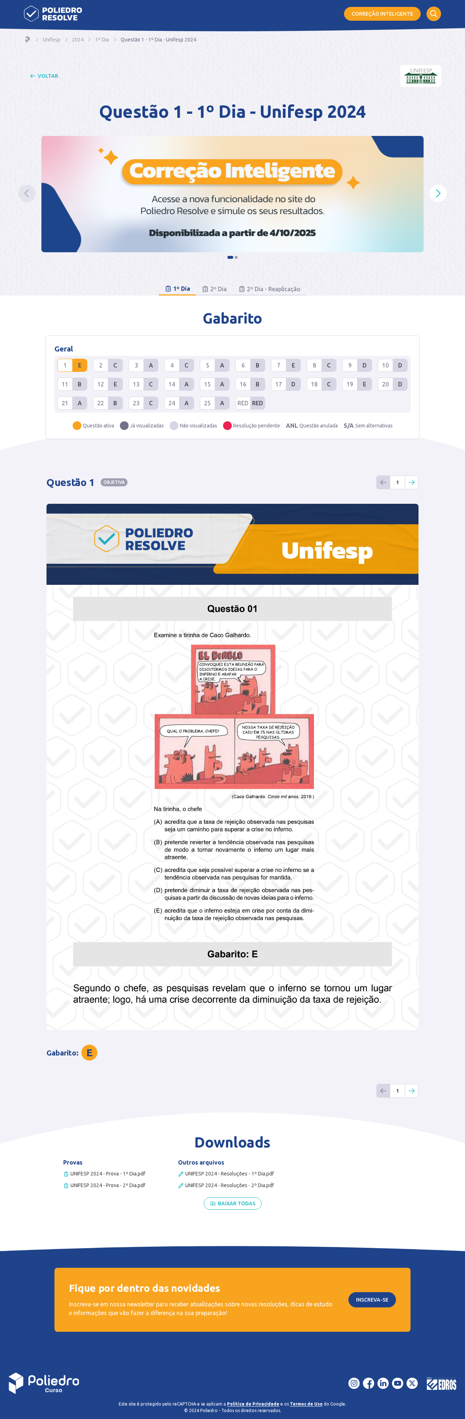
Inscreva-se (372, 1300)
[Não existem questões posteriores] (411, 482)
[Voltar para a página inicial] (44, 1383)
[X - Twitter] (412, 1383)
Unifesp (51, 40)
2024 (78, 40)
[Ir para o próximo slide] (438, 193)
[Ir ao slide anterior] (27, 193)
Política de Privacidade (253, 1404)
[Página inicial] (53, 13)
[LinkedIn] (383, 1383)
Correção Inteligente (382, 14)
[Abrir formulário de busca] (433, 14)
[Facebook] (369, 1383)
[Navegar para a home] (27, 39)
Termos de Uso (306, 1404)
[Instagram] (354, 1383)
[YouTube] (398, 1383)
